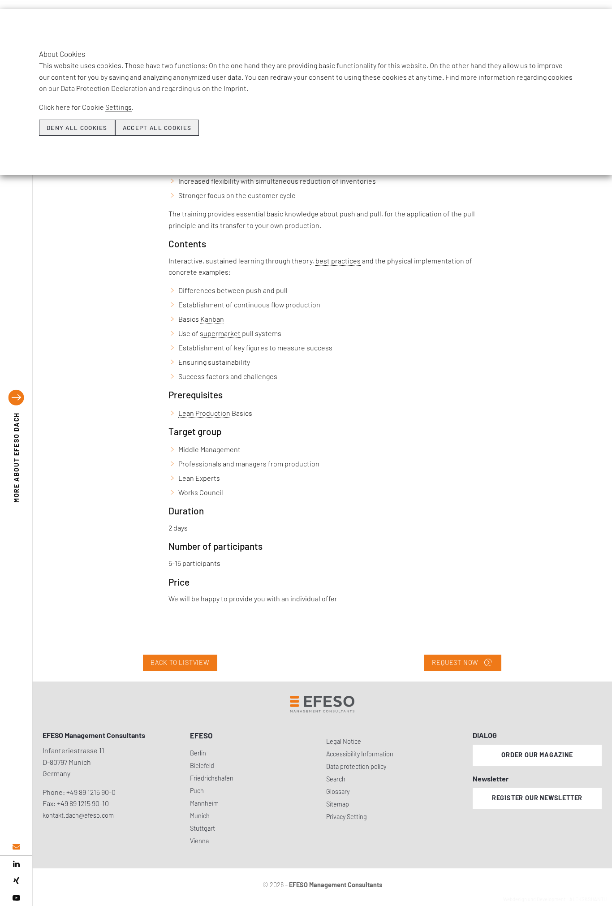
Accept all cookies (157, 127)
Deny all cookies (77, 127)
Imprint (235, 88)
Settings (118, 107)
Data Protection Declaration (103, 88)
